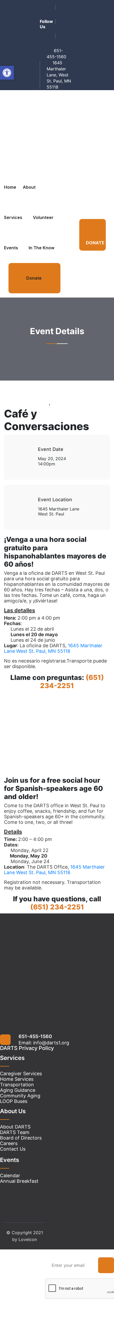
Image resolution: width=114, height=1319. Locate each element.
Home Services (16, 1079)
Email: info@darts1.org (44, 1042)
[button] (7, 73)
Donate (34, 278)
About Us (13, 1111)
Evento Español (71, 403)
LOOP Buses (13, 1101)
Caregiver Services (21, 1073)
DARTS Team (14, 1132)
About (29, 187)
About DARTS (15, 1127)
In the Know (41, 247)
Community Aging (20, 1095)
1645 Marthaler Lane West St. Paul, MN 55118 (53, 648)
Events (11, 247)
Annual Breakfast (19, 1181)
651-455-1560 (35, 1036)
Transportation (17, 1084)
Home (10, 187)
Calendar (10, 1175)
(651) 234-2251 (72, 681)
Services (13, 217)
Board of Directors (21, 1138)
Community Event (26, 403)
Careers (8, 1143)
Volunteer (43, 217)
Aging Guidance (17, 1090)
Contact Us (12, 1149)
